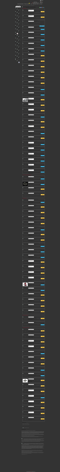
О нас (31, 3)
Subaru (17, 55)
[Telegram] (40, 7)
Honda (19, 26)
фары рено (26, 454)
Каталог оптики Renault (26, 5)
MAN (15, 38)
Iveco (15, 32)
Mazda (17, 38)
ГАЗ (20, 62)
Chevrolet (18, 15)
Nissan (19, 42)
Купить (43, 11)
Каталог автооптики (21, 3)
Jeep (17, 32)
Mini (20, 40)
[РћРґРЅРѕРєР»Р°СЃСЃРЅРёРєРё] (42, 7)
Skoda (16, 55)
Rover (19, 49)
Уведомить (43, 29)
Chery (15, 15)
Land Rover (18, 34)
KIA (18, 33)
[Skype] (43, 7)
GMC (15, 25)
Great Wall (18, 25)
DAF (18, 19)
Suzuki (19, 56)
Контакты (40, 3)
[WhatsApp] (39, 7)
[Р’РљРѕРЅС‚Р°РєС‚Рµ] (41, 7)
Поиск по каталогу (27, 3)
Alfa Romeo (19, 9)
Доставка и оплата (36, 3)
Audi (20, 10)
